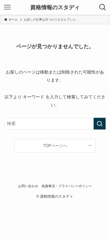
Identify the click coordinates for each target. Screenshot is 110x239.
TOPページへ (55, 145)
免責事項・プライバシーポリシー (67, 186)
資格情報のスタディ (55, 7)
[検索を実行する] (100, 124)
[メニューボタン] (7, 7)
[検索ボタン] (102, 7)
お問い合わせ (28, 186)
